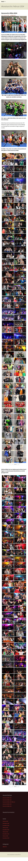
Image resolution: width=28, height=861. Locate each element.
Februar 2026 (5, 821)
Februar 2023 (5, 831)
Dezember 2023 (6, 829)
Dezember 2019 (6, 838)
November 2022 (6, 833)
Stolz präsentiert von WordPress (14, 854)
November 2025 (6, 823)
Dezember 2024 (6, 825)
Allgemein (14, 15)
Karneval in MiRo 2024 (9, 13)
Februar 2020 (5, 836)
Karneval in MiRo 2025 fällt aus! (9, 802)
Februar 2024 (5, 827)
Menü (2, 1)
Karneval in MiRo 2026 (7, 797)
